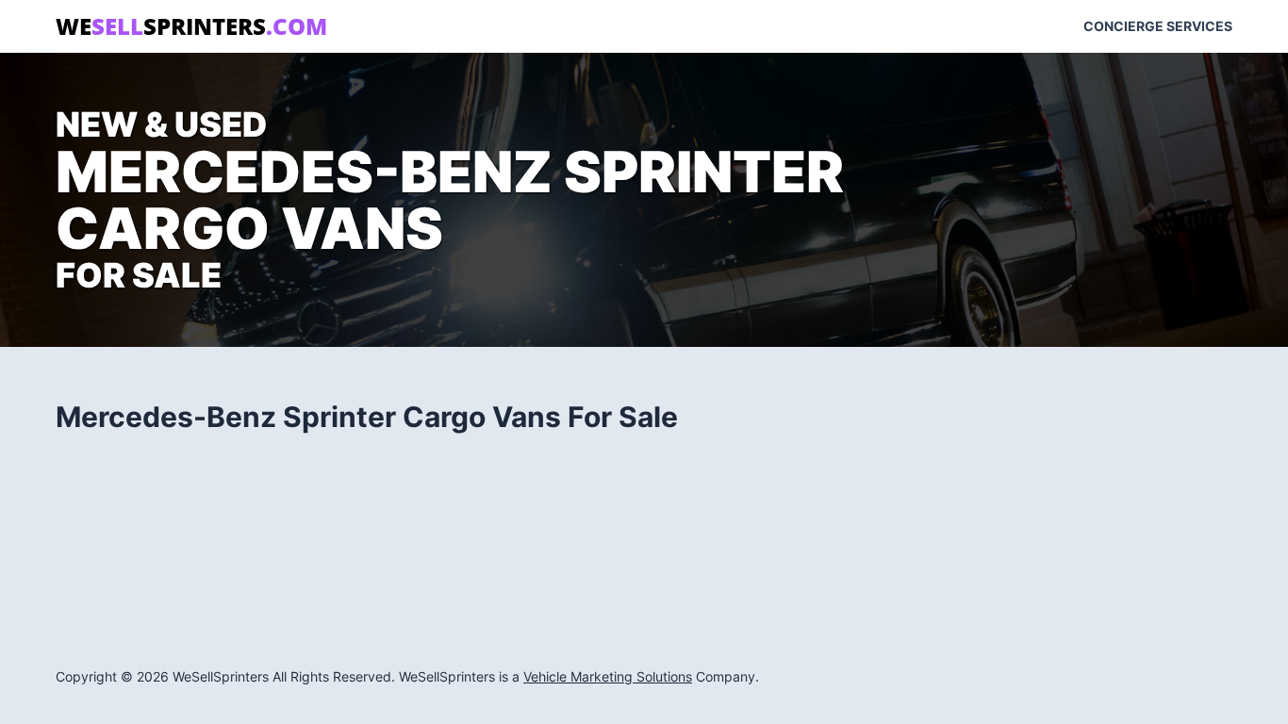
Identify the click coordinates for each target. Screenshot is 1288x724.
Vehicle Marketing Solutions (607, 676)
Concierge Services (1157, 26)
